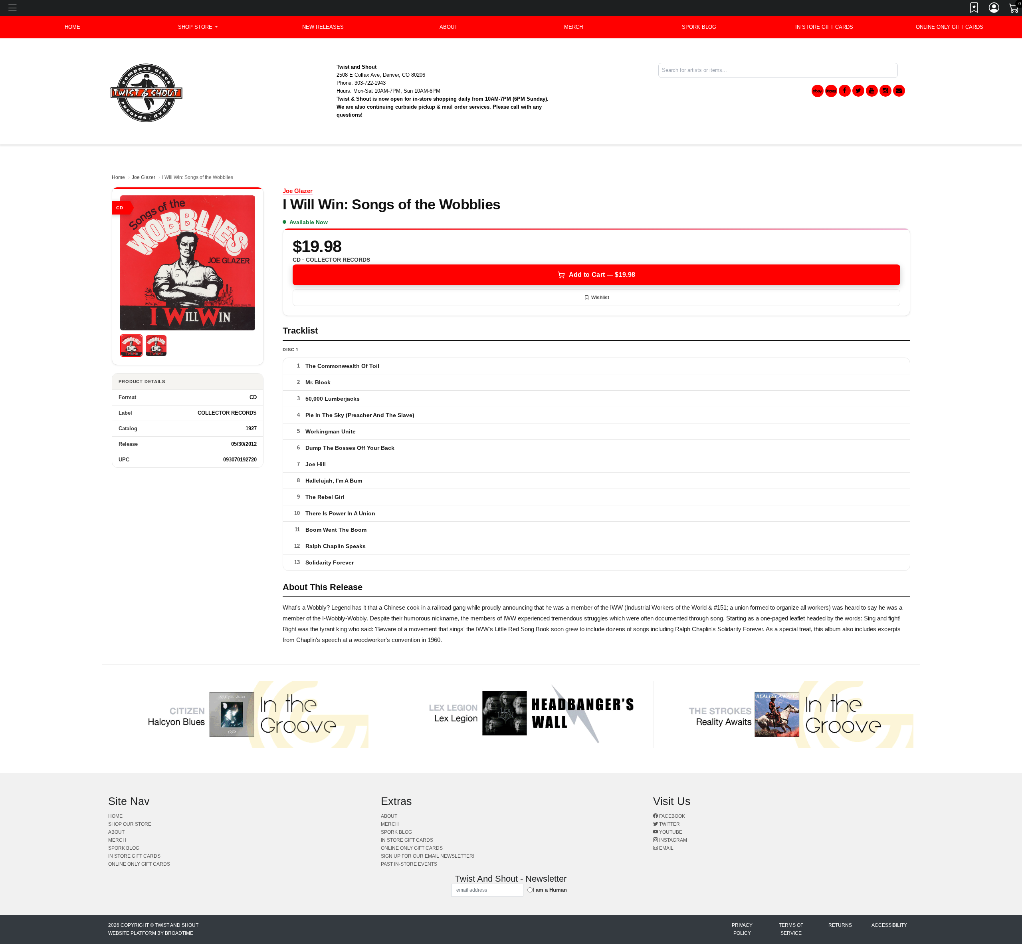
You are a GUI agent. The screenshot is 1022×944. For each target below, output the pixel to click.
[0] (1014, 10)
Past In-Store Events (409, 864)
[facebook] (845, 90)
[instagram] (885, 90)
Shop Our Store (129, 824)
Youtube (670, 832)
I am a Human (550, 890)
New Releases (323, 27)
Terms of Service (791, 929)
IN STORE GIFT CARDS (824, 27)
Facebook (671, 816)
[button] (198, 27)
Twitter (669, 824)
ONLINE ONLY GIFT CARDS (949, 27)
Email (665, 848)
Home (118, 177)
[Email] (899, 90)
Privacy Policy (742, 929)
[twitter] (858, 90)
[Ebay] (817, 91)
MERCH (573, 27)
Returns (840, 925)
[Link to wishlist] (974, 9)
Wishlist (600, 297)
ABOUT (449, 27)
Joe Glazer (143, 177)
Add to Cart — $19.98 (602, 274)
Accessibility (889, 925)
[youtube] (872, 90)
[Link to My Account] (994, 9)
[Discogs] (831, 91)
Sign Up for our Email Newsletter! (427, 856)
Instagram (672, 840)
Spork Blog (699, 27)
